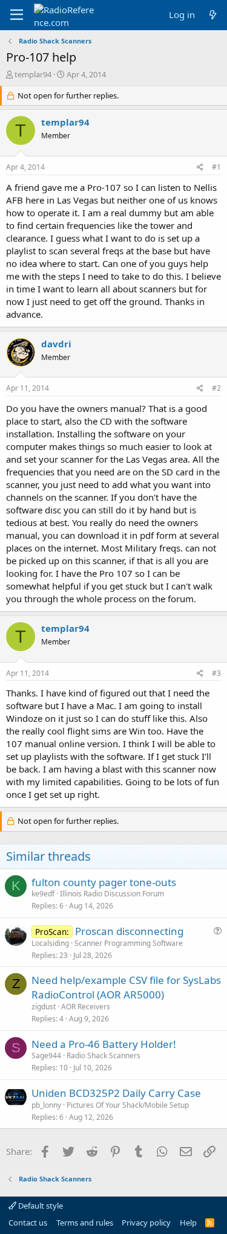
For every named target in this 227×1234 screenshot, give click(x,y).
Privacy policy (146, 1222)
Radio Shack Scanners (103, 1055)
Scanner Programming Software (128, 943)
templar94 (33, 74)
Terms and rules (84, 1222)
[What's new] (213, 15)
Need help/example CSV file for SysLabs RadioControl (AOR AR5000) (126, 987)
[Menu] (16, 15)
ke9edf (42, 894)
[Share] (200, 168)
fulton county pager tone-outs (103, 882)
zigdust (43, 1006)
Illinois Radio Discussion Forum (112, 894)
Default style (39, 1205)
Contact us (27, 1222)
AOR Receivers (85, 1006)
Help (188, 1222)
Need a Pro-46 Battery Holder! (103, 1044)
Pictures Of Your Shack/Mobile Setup (128, 1105)
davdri (56, 344)
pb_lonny (46, 1105)
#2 (216, 388)
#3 (216, 673)
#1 (216, 167)
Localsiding (50, 943)
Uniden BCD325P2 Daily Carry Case (116, 1093)
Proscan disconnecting (129, 931)
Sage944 (46, 1055)
